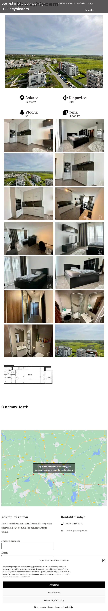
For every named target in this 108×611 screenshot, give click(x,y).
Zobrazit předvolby (54, 600)
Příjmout (54, 584)
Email (4, 552)
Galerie (81, 3)
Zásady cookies (40, 607)
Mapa (90, 3)
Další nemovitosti (66, 3)
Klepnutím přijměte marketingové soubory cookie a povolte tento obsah (54, 468)
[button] (103, 560)
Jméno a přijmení (10, 540)
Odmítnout (54, 592)
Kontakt (89, 9)
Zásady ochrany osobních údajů (60, 607)
